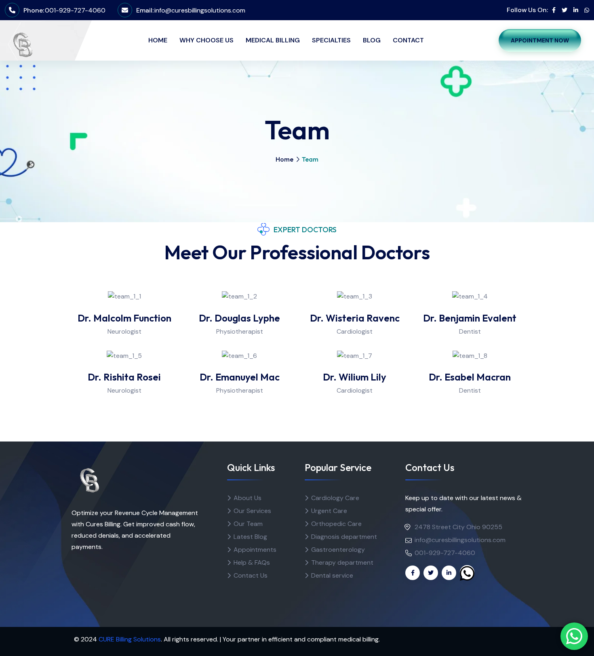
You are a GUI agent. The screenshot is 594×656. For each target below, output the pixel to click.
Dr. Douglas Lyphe (239, 318)
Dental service (332, 575)
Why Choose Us (206, 40)
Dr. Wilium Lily (354, 377)
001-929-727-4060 (75, 10)
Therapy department (342, 562)
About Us (247, 498)
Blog (372, 40)
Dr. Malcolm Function (124, 318)
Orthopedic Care (336, 523)
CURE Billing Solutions (130, 639)
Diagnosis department (344, 536)
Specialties (331, 40)
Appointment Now (540, 40)
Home (157, 40)
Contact (408, 40)
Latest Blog (250, 536)
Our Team (248, 523)
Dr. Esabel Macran (470, 377)
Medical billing (273, 40)
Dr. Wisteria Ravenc (355, 318)
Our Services (252, 511)
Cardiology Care (335, 498)
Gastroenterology (338, 549)
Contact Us (251, 575)
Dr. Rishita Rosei (124, 377)
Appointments (255, 549)
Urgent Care (329, 511)
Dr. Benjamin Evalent (469, 318)
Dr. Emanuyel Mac (240, 377)
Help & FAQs (252, 562)
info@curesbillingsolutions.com (199, 10)
